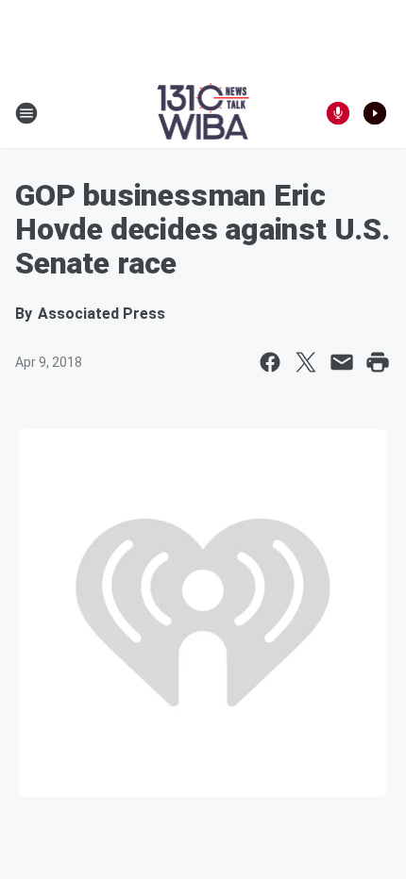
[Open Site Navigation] (26, 113)
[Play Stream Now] (375, 113)
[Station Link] (203, 113)
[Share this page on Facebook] (270, 362)
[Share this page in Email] (342, 362)
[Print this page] (377, 362)
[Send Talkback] (338, 113)
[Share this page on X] (306, 362)
